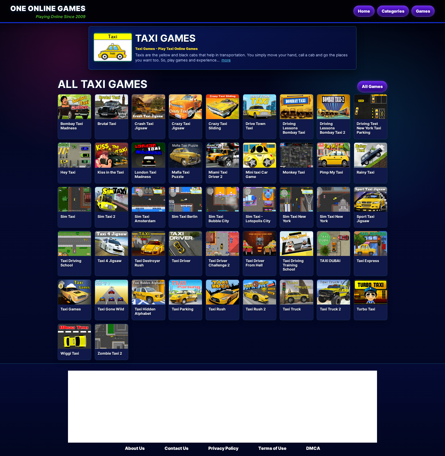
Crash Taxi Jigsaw (144, 125)
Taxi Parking (182, 309)
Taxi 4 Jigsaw (110, 260)
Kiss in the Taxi (111, 172)
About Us (135, 448)
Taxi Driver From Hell (255, 262)
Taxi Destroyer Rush (147, 262)
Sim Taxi (68, 216)
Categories (393, 11)
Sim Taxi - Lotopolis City (258, 218)
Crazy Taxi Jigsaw (181, 125)
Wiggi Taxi (70, 353)
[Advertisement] (222, 407)
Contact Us (177, 448)
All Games (372, 86)
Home (364, 11)
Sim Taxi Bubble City (219, 218)
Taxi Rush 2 (256, 309)
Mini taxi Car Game (257, 174)
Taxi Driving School (71, 262)
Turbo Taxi (366, 309)
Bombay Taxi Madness (72, 125)
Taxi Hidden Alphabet (145, 311)
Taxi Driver (181, 260)
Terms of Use (272, 448)
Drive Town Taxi (256, 125)
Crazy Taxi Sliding (218, 125)
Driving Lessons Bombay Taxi (294, 128)
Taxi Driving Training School (293, 265)
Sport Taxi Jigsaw (365, 218)
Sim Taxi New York (294, 218)
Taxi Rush (217, 309)
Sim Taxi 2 (106, 216)
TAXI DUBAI (330, 260)
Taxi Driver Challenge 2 (219, 262)
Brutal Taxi (107, 123)
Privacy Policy (223, 448)
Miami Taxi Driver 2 (218, 174)
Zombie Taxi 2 (110, 353)
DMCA (313, 448)
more (226, 60)
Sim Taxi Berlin (185, 216)
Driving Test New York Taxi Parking (369, 128)
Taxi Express (368, 260)
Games (423, 11)
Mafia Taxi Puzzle (181, 174)
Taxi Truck (292, 309)
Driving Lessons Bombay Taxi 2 (332, 128)
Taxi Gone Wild (111, 309)
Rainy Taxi (365, 172)
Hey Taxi (68, 172)
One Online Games (47, 8)
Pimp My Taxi (331, 172)
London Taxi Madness (145, 174)
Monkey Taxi (294, 172)
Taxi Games (71, 309)
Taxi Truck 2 (330, 309)
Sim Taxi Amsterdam (145, 218)
